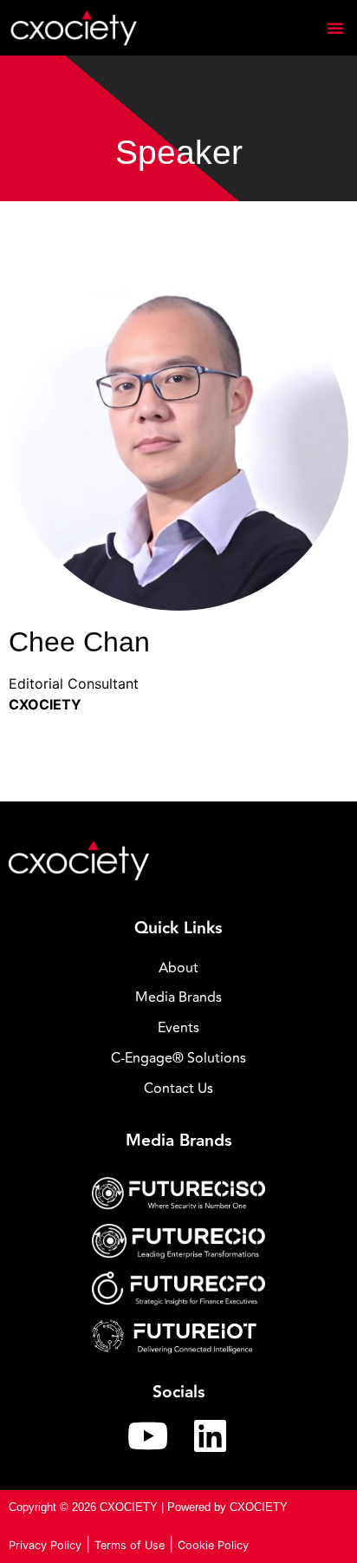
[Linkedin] (209, 1435)
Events (178, 1027)
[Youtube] (147, 1435)
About (178, 968)
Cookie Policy (213, 1545)
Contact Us (178, 1088)
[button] (335, 28)
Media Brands (178, 997)
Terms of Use (129, 1545)
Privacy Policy (45, 1545)
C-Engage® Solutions (178, 1058)
